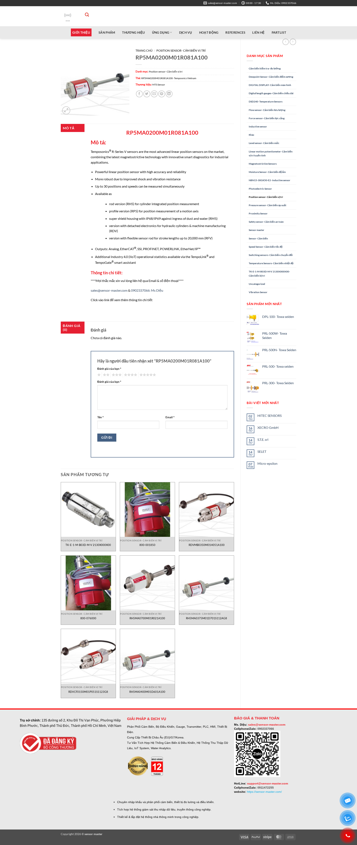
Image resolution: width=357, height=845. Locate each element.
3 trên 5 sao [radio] (116, 375)
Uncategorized (257, 283)
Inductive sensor (258, 126)
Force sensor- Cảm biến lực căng (266, 118)
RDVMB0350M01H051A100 (207, 545)
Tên (100, 417)
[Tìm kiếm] (85, 14)
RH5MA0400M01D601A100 (147, 691)
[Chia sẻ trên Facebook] (139, 93)
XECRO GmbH (267, 427)
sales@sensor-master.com (109, 290)
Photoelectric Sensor (260, 188)
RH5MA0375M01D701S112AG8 (206, 618)
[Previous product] (293, 42)
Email (170, 417)
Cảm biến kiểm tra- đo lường (265, 68)
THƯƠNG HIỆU (133, 32)
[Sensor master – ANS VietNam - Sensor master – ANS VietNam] (68, 16)
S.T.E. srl (262, 439)
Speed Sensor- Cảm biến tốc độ (265, 246)
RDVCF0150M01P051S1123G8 (88, 691)
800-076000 (88, 618)
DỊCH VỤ (185, 32)
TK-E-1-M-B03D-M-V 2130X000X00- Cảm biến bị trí (269, 273)
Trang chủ (144, 50)
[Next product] (285, 42)
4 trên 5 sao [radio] (130, 375)
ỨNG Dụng (160, 32)
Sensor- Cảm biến (258, 238)
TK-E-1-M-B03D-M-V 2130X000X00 (88, 545)
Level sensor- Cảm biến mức (264, 143)
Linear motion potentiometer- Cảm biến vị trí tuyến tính (271, 153)
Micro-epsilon (267, 463)
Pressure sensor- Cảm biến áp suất (267, 205)
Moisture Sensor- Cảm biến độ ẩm (267, 172)
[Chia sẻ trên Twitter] (146, 93)
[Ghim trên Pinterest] (161, 93)
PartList (279, 32)
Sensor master (256, 230)
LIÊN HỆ (258, 32)
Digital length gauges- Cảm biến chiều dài (271, 93)
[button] (66, 110)
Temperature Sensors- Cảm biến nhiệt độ (271, 263)
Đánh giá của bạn (109, 368)
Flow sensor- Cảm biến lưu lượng (267, 110)
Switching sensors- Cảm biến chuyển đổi (271, 255)
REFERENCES (235, 32)
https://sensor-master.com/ (264, 791)
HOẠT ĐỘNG (209, 32)
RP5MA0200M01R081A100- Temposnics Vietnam (168, 78)
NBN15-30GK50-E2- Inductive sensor (269, 180)
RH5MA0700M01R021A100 (147, 618)
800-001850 (147, 545)
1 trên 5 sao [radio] (98, 375)
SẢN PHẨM (107, 32)
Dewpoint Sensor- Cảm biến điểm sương (271, 76)
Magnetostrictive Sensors (263, 163)
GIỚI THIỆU (81, 32)
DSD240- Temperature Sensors (265, 101)
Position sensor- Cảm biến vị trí (266, 196)
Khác (251, 134)
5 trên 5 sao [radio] (147, 375)
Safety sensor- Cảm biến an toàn (266, 221)
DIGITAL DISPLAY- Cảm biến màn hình (270, 85)
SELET (261, 451)
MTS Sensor (158, 84)
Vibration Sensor (258, 292)
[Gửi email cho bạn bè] (154, 93)
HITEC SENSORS (269, 415)
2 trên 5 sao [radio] (105, 375)
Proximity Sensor (258, 213)
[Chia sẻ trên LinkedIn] (169, 93)
